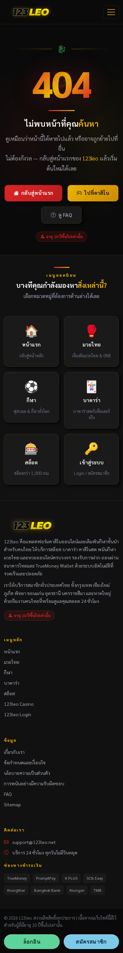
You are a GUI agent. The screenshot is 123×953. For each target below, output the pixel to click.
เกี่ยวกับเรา (14, 752)
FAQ (8, 794)
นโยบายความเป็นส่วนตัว (27, 773)
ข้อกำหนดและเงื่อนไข (25, 762)
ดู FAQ (65, 215)
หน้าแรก (12, 651)
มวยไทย (11, 662)
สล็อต (9, 693)
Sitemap (12, 804)
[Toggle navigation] (111, 12)
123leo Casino (19, 704)
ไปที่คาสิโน (96, 193)
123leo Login (17, 714)
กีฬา (8, 672)
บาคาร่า (11, 683)
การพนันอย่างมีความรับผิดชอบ (34, 783)
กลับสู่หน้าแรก (37, 193)
